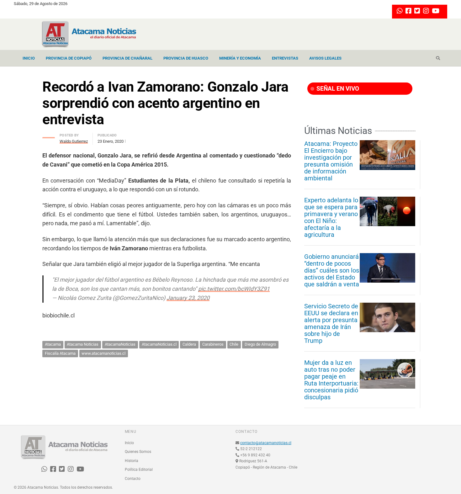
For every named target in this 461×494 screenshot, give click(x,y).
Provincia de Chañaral (127, 58)
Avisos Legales (325, 58)
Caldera (189, 344)
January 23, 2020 (188, 298)
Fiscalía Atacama (60, 353)
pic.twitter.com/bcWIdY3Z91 (234, 288)
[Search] (437, 58)
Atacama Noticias (82, 344)
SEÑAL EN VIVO (337, 89)
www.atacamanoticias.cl (103, 353)
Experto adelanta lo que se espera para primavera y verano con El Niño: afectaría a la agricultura (331, 217)
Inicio (29, 58)
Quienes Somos (138, 451)
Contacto (132, 478)
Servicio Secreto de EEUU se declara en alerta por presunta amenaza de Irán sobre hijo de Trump (331, 323)
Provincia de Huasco (185, 58)
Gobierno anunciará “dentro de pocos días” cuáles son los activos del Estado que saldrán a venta (331, 270)
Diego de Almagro (260, 344)
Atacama (53, 344)
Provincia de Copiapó (69, 58)
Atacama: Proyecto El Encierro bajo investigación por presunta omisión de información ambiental (331, 161)
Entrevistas (285, 58)
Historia (131, 461)
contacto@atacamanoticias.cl (265, 443)
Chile (234, 344)
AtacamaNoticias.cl (159, 344)
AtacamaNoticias (120, 344)
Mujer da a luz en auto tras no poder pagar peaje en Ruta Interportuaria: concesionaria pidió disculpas (331, 380)
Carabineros (213, 344)
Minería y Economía (240, 58)
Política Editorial (139, 469)
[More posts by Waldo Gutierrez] (48, 136)
